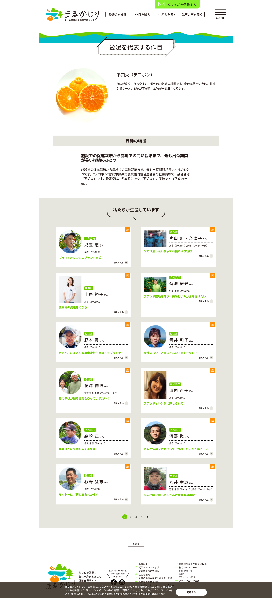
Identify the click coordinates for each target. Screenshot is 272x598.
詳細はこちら (158, 594)
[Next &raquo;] (147, 516)
